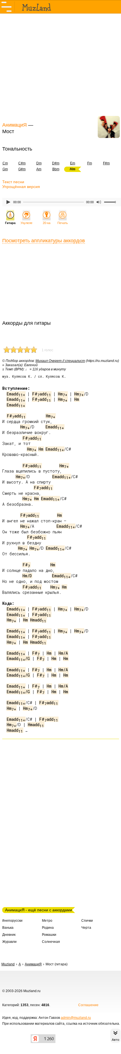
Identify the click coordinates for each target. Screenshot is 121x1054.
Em (72, 163)
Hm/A (63, 653)
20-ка (46, 223)
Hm (62, 394)
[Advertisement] (60, 67)
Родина (48, 928)
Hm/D (27, 575)
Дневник (8, 935)
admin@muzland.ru (76, 1018)
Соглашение (88, 1005)
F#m (106, 163)
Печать (62, 223)
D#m (55, 163)
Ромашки (49, 935)
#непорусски (12, 921)
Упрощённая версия (21, 186)
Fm (89, 163)
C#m (22, 163)
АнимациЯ (14, 125)
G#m (22, 169)
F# (26, 564)
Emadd (16, 394)
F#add (41, 394)
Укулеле (26, 223)
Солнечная (51, 942)
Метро (47, 921)
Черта (86, 928)
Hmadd (38, 620)
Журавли (9, 942)
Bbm (55, 169)
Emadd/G (18, 658)
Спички (87, 921)
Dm (39, 163)
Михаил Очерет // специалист (60, 361)
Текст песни (13, 182)
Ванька (8, 928)
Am (38, 169)
